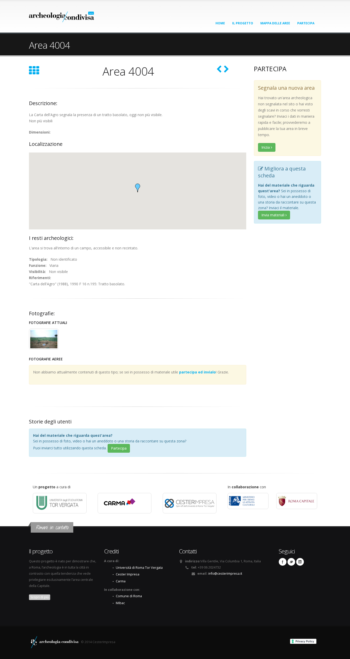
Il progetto (242, 23)
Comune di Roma (129, 596)
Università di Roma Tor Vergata (139, 567)
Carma (121, 581)
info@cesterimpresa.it (225, 573)
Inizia (266, 147)
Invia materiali (273, 214)
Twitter (291, 562)
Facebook (282, 562)
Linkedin (300, 562)
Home (220, 23)
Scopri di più (39, 597)
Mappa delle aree (275, 23)
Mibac (120, 603)
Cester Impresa (127, 574)
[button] (137, 188)
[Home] (61, 15)
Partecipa (305, 23)
